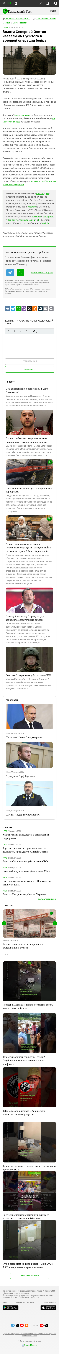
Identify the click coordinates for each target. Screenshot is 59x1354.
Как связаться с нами (25, 1302)
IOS (47, 193)
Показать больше (29, 1275)
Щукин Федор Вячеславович (22, 814)
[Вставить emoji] (34, 331)
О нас (5, 1302)
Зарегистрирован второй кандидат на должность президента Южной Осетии (25, 849)
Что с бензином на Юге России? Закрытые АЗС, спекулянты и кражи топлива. (28, 1265)
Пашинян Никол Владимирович (24, 737)
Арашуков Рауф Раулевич (21, 776)
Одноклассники (27, 220)
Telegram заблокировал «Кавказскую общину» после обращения (24, 1112)
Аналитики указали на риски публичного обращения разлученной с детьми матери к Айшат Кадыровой (28, 547)
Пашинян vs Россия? (46, 18)
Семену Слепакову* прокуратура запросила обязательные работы (25, 617)
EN (9, 3)
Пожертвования (49, 1302)
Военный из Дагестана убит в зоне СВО (26, 871)
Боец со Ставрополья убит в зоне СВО (28, 675)
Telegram (31, 207)
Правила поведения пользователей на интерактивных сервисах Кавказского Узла (29, 1335)
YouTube (45, 223)
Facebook (36, 216)
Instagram (48, 216)
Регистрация (30, 361)
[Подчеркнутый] (20, 331)
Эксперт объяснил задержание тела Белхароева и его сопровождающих (26, 440)
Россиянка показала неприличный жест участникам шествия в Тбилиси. (26, 1216)
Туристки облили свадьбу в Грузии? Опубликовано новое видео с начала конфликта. (24, 1060)
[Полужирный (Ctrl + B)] (8, 331)
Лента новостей (20, 23)
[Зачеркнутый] (26, 331)
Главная (6, 23)
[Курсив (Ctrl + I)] (14, 331)
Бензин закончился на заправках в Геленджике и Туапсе (23, 945)
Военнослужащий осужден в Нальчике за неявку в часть (27, 882)
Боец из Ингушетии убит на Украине (24, 894)
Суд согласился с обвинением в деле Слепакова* (27, 390)
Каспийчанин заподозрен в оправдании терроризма (29, 489)
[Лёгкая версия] (16, 3)
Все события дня (47, 899)
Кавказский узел (22, 115)
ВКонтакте (12, 220)
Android (40, 193)
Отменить (30, 369)
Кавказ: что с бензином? (17, 18)
